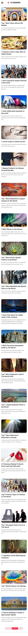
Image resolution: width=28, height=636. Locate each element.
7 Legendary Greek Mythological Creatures (13, 557)
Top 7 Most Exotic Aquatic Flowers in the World (11, 259)
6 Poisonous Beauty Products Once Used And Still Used (12, 465)
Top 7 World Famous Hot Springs (13, 586)
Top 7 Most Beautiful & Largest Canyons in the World (13, 200)
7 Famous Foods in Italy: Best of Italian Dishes (13, 53)
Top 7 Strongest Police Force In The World (13, 526)
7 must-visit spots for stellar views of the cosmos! (12, 316)
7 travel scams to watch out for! (13, 142)
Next (21, 628)
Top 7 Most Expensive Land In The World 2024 (12, 375)
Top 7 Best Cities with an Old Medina (12, 24)
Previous (8, 628)
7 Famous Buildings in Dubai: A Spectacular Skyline (12, 614)
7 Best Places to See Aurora (11, 229)
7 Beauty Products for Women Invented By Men (12, 169)
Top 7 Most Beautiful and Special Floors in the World (13, 287)
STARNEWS (15, 3)
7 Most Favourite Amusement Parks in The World (12, 347)
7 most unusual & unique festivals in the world (14, 82)
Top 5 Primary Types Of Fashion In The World (13, 496)
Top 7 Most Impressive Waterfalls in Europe (9, 436)
